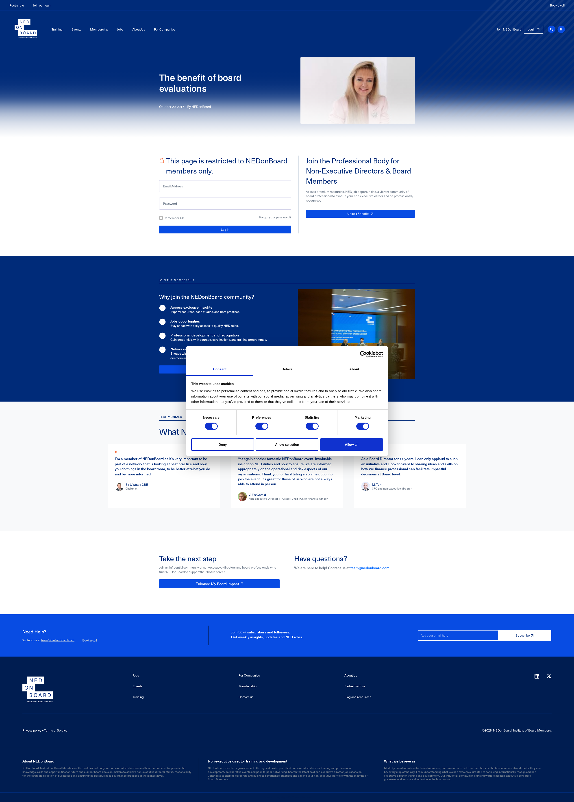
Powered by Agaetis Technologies (287, 797)
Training (57, 29)
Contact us (246, 696)
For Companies (164, 29)
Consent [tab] (219, 369)
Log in (225, 229)
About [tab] (354, 369)
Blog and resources (357, 696)
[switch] (261, 426)
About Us (138, 29)
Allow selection (287, 444)
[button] (551, 29)
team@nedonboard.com (369, 567)
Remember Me (174, 218)
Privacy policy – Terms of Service (44, 730)
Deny (223, 444)
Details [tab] (287, 369)
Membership (99, 29)
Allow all (351, 444)
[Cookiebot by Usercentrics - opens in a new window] (363, 354)
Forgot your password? (275, 217)
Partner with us (354, 686)
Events (76, 29)
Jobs (120, 29)
